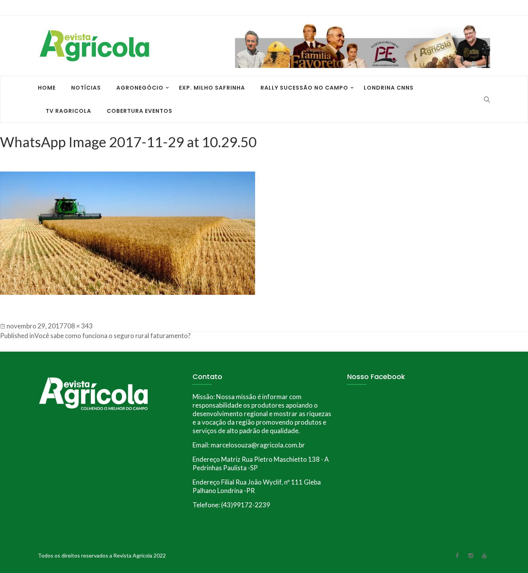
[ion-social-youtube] (484, 8)
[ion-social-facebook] (457, 8)
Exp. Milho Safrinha (212, 88)
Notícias (86, 88)
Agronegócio (140, 88)
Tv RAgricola (68, 111)
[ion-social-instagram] (471, 8)
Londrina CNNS (389, 88)
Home (47, 88)
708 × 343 (78, 326)
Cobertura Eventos (139, 111)
